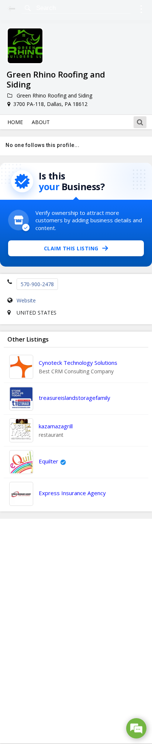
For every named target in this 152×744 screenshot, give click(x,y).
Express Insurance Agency (72, 493)
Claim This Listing (71, 248)
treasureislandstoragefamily (74, 397)
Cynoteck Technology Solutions (78, 362)
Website (26, 300)
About (41, 122)
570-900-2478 (37, 284)
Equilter (48, 461)
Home (15, 122)
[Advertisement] (76, 631)
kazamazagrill (56, 426)
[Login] (141, 10)
